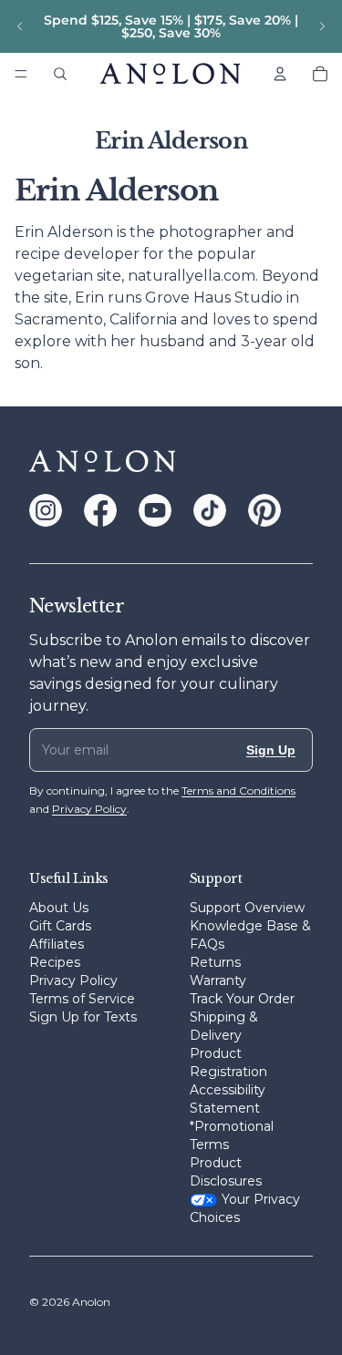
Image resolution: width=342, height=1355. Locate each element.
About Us (58, 907)
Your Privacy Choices (245, 1208)
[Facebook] (100, 510)
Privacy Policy (73, 980)
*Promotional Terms (232, 1135)
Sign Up (270, 750)
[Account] (280, 74)
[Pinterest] (264, 510)
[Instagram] (45, 510)
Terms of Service (82, 999)
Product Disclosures (226, 1172)
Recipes (54, 962)
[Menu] (21, 74)
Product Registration (228, 1062)
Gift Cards (60, 926)
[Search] (60, 74)
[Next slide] (322, 26)
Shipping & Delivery (224, 1026)
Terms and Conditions (238, 790)
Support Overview (247, 907)
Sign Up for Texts (83, 1017)
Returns (215, 962)
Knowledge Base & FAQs (250, 935)
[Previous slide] (20, 26)
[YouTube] (155, 510)
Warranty (218, 980)
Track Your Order (242, 999)
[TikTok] (209, 510)
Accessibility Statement (227, 1099)
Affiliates (56, 944)
